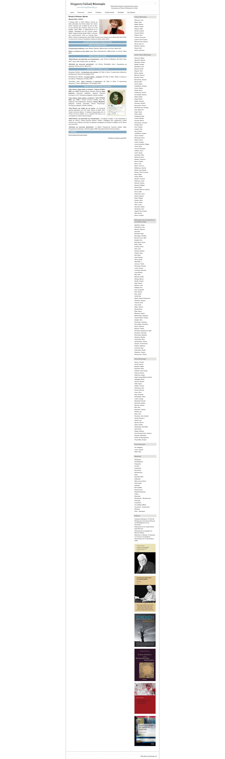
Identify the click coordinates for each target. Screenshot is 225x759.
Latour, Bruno (138, 146)
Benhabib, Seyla (139, 233)
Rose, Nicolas (138, 292)
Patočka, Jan (138, 411)
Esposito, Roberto (139, 251)
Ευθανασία (137, 479)
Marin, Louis (137, 163)
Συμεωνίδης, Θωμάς (140, 350)
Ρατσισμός (137, 500)
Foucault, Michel (139, 33)
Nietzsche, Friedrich (140, 409)
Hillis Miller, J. (138, 261)
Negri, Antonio (138, 283)
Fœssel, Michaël (139, 118)
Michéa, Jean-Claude (140, 170)
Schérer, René (138, 200)
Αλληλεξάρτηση (138, 461)
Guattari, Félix (138, 129)
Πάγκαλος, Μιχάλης (139, 337)
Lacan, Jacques (138, 449)
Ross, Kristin (137, 294)
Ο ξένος (136, 494)
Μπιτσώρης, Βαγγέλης (140, 335)
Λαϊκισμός (137, 485)
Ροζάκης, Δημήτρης (139, 345)
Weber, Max (137, 451)
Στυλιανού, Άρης (138, 348)
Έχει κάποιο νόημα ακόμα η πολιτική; (81, 98)
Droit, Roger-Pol (138, 109)
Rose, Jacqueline (139, 289)
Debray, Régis (138, 96)
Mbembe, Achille (139, 276)
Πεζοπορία (137, 496)
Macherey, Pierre (139, 157)
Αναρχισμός (137, 464)
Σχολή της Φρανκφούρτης (141, 437)
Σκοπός (90, 12)
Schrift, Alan (137, 296)
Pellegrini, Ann (138, 287)
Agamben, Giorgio (139, 225)
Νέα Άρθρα (121, 12)
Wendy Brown (138, 309)
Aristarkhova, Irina (139, 227)
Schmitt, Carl (138, 420)
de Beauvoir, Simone (140, 92)
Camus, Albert (138, 84)
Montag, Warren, (139, 279)
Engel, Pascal (138, 112)
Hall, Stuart (137, 255)
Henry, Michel (138, 131)
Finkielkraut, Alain (139, 116)
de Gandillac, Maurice (140, 94)
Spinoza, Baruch (139, 422)
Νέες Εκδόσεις (131, 12)
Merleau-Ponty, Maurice (141, 41)
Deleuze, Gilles (138, 28)
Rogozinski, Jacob (139, 194)
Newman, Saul (138, 285)
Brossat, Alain (138, 81)
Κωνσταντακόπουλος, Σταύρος (143, 433)
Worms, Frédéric (139, 215)
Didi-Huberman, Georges (141, 107)
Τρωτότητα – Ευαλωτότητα (142, 507)
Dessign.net (153, 756)
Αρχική (72, 12)
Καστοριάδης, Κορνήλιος (141, 324)
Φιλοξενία (137, 509)
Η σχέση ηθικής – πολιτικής (93, 76)
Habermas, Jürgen (139, 375)
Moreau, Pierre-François (141, 172)
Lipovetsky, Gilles (139, 155)
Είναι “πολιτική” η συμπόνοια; (92, 81)
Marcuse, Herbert (139, 405)
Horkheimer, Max (139, 388)
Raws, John (137, 414)
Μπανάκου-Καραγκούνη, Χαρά (142, 330)
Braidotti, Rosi (138, 240)
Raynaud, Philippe (139, 185)
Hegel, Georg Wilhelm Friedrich (143, 377)
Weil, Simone (138, 213)
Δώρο (136, 474)
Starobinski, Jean (139, 209)
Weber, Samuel (138, 307)
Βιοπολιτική (137, 470)
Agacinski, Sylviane (139, 60)
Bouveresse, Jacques (140, 79)
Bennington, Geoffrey (140, 236)
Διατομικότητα (138, 472)
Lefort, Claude (138, 153)
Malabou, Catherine (139, 159)
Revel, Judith (138, 191)
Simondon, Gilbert (139, 207)
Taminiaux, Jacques (139, 300)
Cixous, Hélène (138, 88)
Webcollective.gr (145, 756)
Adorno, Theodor (139, 362)
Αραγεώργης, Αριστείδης (141, 426)
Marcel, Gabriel (138, 161)
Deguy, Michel (138, 99)
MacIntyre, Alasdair (139, 403)
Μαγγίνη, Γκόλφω (139, 328)
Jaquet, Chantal (138, 135)
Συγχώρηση (137, 502)
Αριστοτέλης (137, 429)
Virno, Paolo (137, 305)
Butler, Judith (138, 244)
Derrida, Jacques (139, 31)
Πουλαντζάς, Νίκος (139, 339)
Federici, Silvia (138, 253)
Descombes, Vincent (140, 105)
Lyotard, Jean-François (140, 39)
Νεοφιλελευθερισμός (140, 491)
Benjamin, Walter (139, 366)
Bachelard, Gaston (139, 62)
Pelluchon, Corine (139, 181)
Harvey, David (138, 259)
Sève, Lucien (138, 204)
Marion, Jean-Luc (139, 165)
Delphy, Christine (139, 101)
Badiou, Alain (138, 22)
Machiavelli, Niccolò (139, 401)
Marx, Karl (137, 407)
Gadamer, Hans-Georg (140, 370)
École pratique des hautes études (78, 135)
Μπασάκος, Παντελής (140, 333)
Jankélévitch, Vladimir (140, 133)
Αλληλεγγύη (137, 459)
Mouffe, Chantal (138, 281)
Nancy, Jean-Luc (139, 44)
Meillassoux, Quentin (140, 168)
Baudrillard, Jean (139, 66)
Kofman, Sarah (138, 140)
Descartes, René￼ (139, 103)
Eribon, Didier (138, 114)
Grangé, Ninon (138, 125)
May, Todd (137, 274)
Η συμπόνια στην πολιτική (90, 72)
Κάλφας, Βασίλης (139, 431)
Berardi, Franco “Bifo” (140, 238)
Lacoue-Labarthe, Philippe (141, 144)
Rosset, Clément (139, 196)
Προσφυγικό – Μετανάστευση (142, 498)
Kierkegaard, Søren (139, 396)
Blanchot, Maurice (139, 75)
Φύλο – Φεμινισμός (139, 511)
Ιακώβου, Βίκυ (138, 320)
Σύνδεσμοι (98, 12)
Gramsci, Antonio (139, 373)
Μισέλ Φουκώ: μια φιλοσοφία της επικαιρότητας (84, 59)
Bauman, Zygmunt (139, 229)
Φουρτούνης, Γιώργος (140, 354)
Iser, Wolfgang (138, 447)
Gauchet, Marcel (139, 120)
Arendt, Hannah (138, 364)
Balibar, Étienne (138, 24)
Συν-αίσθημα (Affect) (140, 504)
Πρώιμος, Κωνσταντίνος (141, 343)
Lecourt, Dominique (139, 148)
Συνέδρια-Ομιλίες (109, 12)
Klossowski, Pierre (139, 138)
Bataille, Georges (139, 64)
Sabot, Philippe (138, 198)
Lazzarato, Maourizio (140, 270)
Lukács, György (138, 398)
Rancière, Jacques (139, 46)
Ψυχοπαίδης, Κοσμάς (140, 439)
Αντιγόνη (136, 466)
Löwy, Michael (138, 272)
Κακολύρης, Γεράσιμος (140, 322)
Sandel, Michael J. (139, 418)
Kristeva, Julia (138, 35)
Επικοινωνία (81, 12)
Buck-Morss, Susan (139, 242)
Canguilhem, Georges (140, 86)
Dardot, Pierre (138, 90)
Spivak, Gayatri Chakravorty (142, 298)
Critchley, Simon (138, 246)
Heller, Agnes (138, 383)
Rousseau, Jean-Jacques (141, 416)
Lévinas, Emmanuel (139, 37)
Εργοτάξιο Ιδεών (139, 476)
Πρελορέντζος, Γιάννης (140, 341)
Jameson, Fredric (139, 264)
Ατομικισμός (137, 468)
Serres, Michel (138, 202)
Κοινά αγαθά (137, 483)
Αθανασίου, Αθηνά (139, 313)
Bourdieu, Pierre (139, 77)
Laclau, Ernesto (138, 268)
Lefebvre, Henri (138, 150)
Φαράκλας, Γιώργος (139, 352)
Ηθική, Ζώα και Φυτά (140, 481)
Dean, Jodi (137, 248)
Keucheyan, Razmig (140, 266)
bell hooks (137, 231)
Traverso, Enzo (138, 302)
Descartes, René (139, 368)
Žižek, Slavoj (138, 311)
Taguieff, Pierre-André (140, 211)
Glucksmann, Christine (140, 122)
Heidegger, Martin (139, 379)
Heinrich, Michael (139, 381)
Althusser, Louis (138, 20)
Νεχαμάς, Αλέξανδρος (140, 435)
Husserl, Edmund (139, 390)
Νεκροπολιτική (138, 489)
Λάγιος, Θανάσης (139, 326)
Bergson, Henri (138, 71)
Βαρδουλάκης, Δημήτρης (141, 315)
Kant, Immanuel (138, 394)
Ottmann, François (139, 178)
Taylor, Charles (138, 424)
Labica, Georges (139, 142)
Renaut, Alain (138, 187)
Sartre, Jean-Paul (139, 50)
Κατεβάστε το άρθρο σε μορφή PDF (117, 138)
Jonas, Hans (137, 392)
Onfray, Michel (138, 176)
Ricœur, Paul (138, 48)
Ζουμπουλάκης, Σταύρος (141, 317)
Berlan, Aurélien (138, 73)
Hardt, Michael (138, 257)
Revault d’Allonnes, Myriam (142, 189)
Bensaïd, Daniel (138, 69)
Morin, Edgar (138, 174)
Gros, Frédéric (138, 127)
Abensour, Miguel (139, 58)
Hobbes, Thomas (139, 386)
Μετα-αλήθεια (138, 487)
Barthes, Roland (138, 26)
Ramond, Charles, (139, 183)
